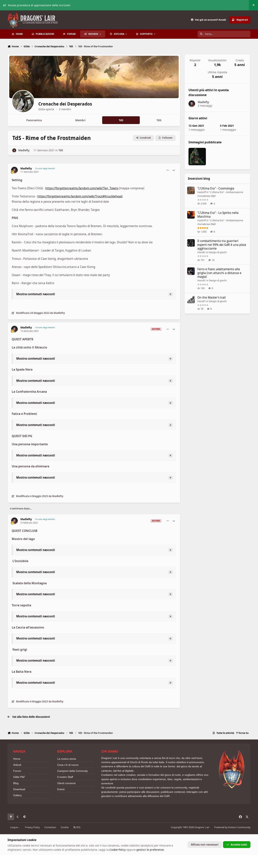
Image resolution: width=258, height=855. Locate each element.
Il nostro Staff (65, 776)
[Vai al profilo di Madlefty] (14, 150)
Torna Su (243, 733)
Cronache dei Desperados (65, 104)
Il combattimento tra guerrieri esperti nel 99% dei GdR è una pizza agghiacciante (221, 245)
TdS (61, 150)
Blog (16, 783)
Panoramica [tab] (34, 120)
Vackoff (201, 192)
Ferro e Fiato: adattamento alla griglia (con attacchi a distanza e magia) (219, 273)
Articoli (17, 764)
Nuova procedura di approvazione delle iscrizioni (39, 5)
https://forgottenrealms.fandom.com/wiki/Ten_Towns (81, 188)
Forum (17, 770)
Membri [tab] (80, 120)
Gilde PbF (19, 776)
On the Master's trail (211, 297)
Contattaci (50, 827)
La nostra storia (66, 758)
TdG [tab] (159, 120)
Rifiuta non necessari (204, 844)
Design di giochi (218, 252)
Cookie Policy (117, 849)
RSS (78, 827)
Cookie (65, 827)
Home (16, 758)
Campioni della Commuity (72, 770)
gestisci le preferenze (150, 849)
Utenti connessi (66, 783)
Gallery (17, 795)
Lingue (14, 827)
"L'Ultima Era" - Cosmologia (215, 188)
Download (19, 789)
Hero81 (201, 252)
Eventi (61, 789)
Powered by (232, 827)
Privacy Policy (32, 827)
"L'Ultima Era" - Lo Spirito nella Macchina (218, 215)
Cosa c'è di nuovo (68, 764)
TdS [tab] (121, 120)
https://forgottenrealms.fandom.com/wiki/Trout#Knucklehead (79, 196)
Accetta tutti (239, 844)
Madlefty (23, 150)
